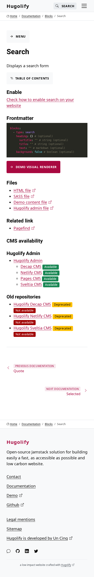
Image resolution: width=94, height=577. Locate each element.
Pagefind (22, 228)
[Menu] (84, 6)
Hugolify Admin (28, 260)
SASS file (22, 196)
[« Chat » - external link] (8, 551)
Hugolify (18, 6)
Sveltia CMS (31, 284)
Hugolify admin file (31, 208)
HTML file (22, 190)
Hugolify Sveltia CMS (33, 328)
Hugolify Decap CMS (32, 304)
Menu (21, 36)
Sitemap (14, 528)
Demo (12, 495)
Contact (14, 476)
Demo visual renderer (36, 167)
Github (13, 504)
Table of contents (32, 78)
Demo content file (30, 202)
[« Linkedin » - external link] (26, 551)
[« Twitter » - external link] (36, 551)
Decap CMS (31, 266)
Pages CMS (31, 278)
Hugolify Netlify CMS (33, 316)
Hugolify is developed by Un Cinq (37, 538)
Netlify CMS (31, 272)
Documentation (21, 486)
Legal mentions (21, 519)
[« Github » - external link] (17, 551)
